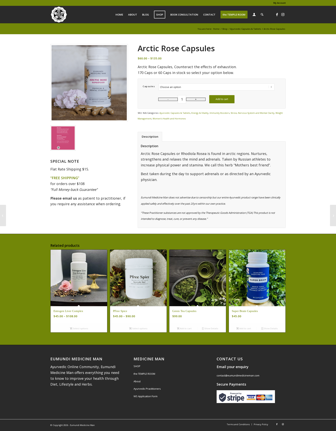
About (137, 381)
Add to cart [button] (185, 328)
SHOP (137, 366)
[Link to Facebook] (277, 14)
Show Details (211, 328)
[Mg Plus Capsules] (3, 215)
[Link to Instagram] (283, 14)
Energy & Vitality (199, 112)
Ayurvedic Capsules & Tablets (174, 112)
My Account (279, 2)
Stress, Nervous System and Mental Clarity (252, 112)
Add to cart (222, 99)
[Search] (262, 14)
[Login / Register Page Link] (254, 14)
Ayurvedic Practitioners (147, 388)
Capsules (149, 86)
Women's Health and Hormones (169, 118)
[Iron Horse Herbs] (333, 215)
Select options (80, 328)
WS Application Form (146, 396)
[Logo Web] (58, 14)
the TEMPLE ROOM (144, 373)
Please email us (63, 198)
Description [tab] (150, 136)
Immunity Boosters (219, 112)
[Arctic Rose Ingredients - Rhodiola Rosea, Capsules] (63, 138)
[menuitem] (278, 3)
